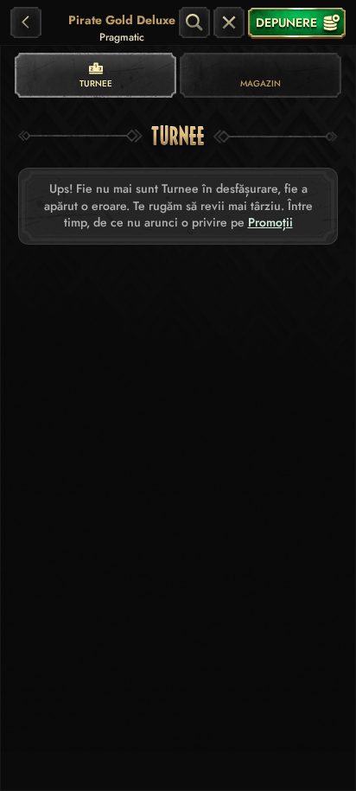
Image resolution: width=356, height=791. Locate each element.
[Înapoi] (25, 22)
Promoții (270, 222)
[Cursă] (229, 22)
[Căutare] (194, 22)
